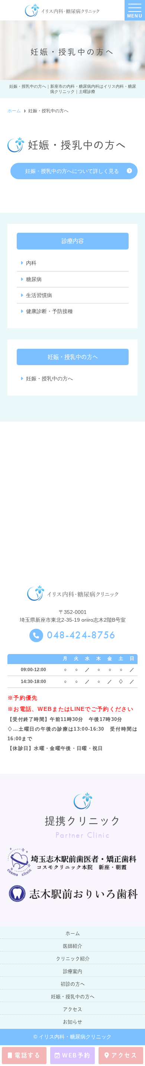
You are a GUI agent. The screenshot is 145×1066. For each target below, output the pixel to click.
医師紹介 (72, 946)
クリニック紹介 (73, 958)
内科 (31, 263)
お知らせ (72, 1022)
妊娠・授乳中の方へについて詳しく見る (72, 171)
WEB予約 (76, 1055)
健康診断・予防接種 (49, 311)
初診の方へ (73, 984)
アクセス (124, 1055)
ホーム (72, 933)
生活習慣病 (39, 295)
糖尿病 (34, 279)
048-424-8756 (81, 635)
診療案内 (72, 971)
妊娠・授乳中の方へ (49, 378)
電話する (27, 1055)
